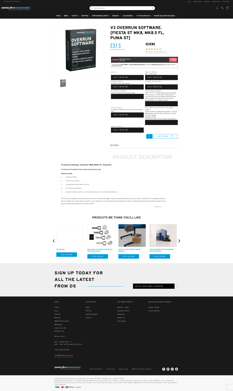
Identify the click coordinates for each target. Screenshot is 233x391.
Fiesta (57, 307)
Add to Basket (163, 136)
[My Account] (217, 9)
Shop (57, 302)
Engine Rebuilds (154, 311)
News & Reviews (197, 1)
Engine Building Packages (164, 16)
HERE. (116, 192)
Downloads (206, 1)
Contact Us (121, 318)
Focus (57, 311)
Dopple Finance (123, 369)
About (88, 307)
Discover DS (91, 302)
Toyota (74, 16)
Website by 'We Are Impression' (142, 369)
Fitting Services (143, 16)
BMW (66, 16)
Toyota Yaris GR (60, 328)
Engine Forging (154, 307)
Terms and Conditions (96, 369)
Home (189, 1)
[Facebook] (163, 369)
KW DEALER (60, 250)
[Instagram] (172, 369)
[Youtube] (176, 369)
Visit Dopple (226, 1)
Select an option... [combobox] (121, 77)
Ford (58, 16)
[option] (79, 50)
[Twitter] (167, 369)
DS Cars (88, 311)
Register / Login (123, 307)
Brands (115, 16)
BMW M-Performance (62, 321)
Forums (88, 318)
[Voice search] (153, 8)
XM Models (58, 325)
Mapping (84, 16)
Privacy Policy (110, 369)
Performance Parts (100, 16)
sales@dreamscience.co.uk (64, 355)
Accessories (128, 16)
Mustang (57, 318)
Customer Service (216, 1)
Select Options (67, 255)
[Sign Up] (177, 286)
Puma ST (58, 314)
